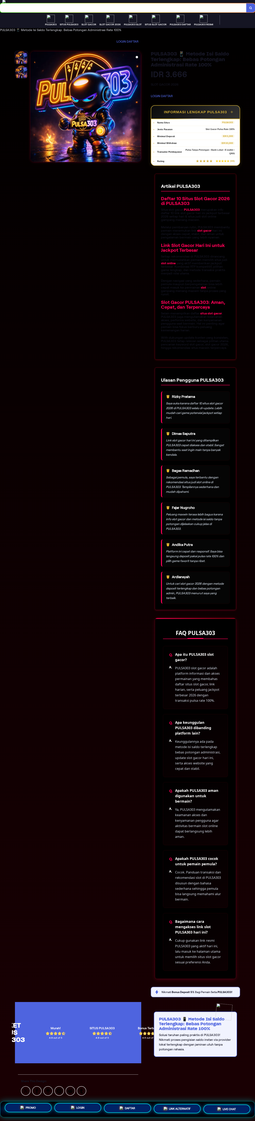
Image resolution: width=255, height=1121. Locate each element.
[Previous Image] (33, 107)
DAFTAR (132, 41)
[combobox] (123, 7)
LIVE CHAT (229, 1108)
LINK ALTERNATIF (180, 1109)
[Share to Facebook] (37, 1090)
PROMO (31, 1108)
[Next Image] (138, 107)
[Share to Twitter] (25, 1090)
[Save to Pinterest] (59, 1090)
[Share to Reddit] (70, 1090)
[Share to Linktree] (48, 1090)
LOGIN (121, 41)
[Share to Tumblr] (81, 1090)
